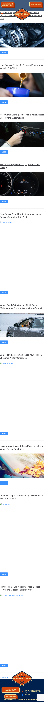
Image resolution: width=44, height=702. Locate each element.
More (4, 52)
